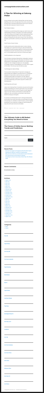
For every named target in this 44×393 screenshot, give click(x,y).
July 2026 (7, 181)
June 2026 (7, 183)
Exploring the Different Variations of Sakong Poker (16, 152)
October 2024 (8, 213)
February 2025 (8, 207)
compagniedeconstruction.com (16, 7)
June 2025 (7, 201)
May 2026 (7, 184)
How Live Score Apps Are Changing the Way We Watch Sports (18, 150)
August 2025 (8, 198)
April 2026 (7, 186)
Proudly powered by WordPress (21, 389)
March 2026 (8, 187)
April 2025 (7, 204)
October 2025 (8, 195)
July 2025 (7, 199)
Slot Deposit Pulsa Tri (8, 313)
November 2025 (8, 193)
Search (5, 137)
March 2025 (8, 205)
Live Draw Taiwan (8, 298)
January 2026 (8, 190)
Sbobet (6, 228)
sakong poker (22, 108)
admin (7, 108)
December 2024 (8, 210)
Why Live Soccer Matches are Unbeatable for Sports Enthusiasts (19, 153)
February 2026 (8, 189)
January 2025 (8, 208)
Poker (18, 108)
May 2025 (7, 202)
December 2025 (8, 192)
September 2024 (8, 214)
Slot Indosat (7, 274)
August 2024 (8, 216)
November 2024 (8, 211)
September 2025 (8, 196)
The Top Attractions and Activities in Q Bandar (15, 155)
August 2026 (8, 180)
